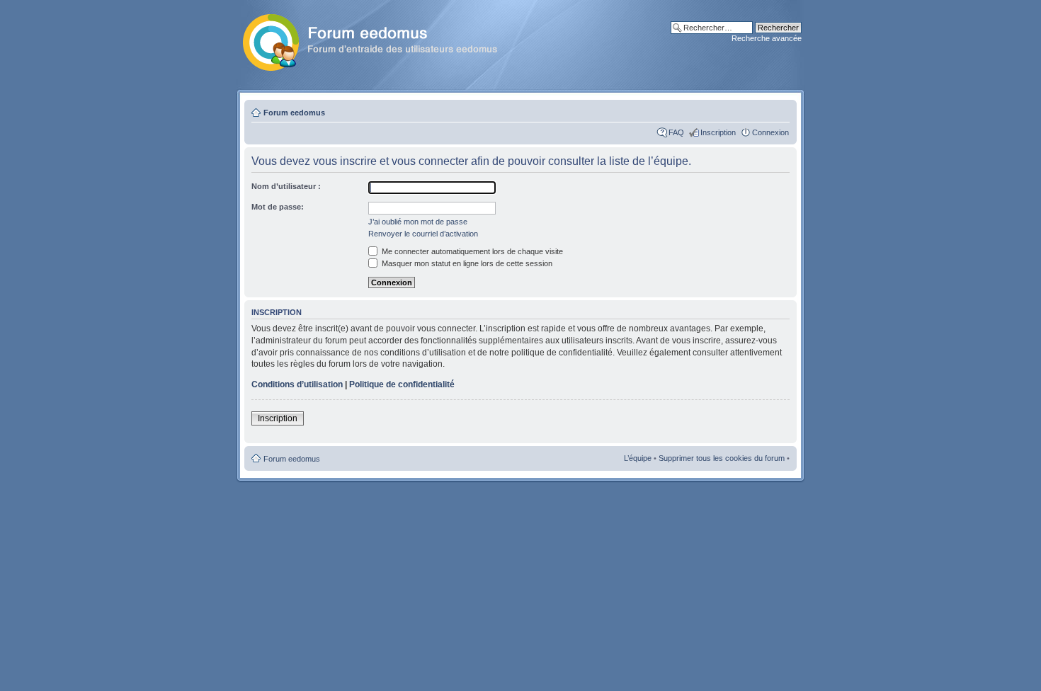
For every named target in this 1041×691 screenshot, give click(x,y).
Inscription (718, 132)
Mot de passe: (277, 206)
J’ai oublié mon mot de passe (417, 221)
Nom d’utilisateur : (286, 186)
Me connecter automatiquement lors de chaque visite (471, 251)
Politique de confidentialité (402, 384)
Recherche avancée (767, 38)
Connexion (770, 132)
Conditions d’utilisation (297, 384)
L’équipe (638, 458)
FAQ (676, 132)
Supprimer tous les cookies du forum (722, 458)
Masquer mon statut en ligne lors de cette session (466, 263)
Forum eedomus (294, 112)
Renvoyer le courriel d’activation (423, 233)
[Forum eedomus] (381, 39)
